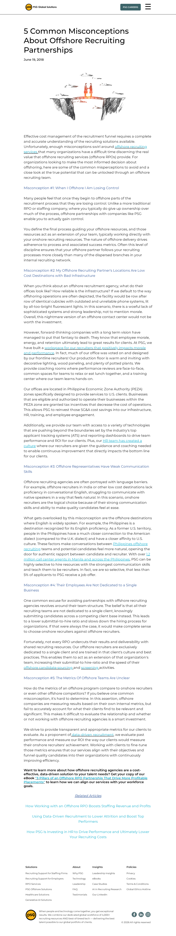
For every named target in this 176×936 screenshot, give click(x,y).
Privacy (130, 873)
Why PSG (78, 873)
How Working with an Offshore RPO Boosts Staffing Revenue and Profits (88, 806)
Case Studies (99, 884)
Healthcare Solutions (37, 894)
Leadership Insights (103, 873)
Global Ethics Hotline (138, 889)
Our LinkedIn (99, 894)
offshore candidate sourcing (48, 668)
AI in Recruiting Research (107, 889)
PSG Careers (130, 7)
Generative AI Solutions (38, 900)
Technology (79, 878)
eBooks (96, 878)
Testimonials (80, 894)
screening (89, 668)
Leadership (79, 884)
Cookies (131, 878)
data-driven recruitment (93, 735)
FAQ (75, 889)
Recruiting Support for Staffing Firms (46, 873)
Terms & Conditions (137, 884)
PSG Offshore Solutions (38, 889)
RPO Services (33, 884)
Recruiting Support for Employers (44, 878)
